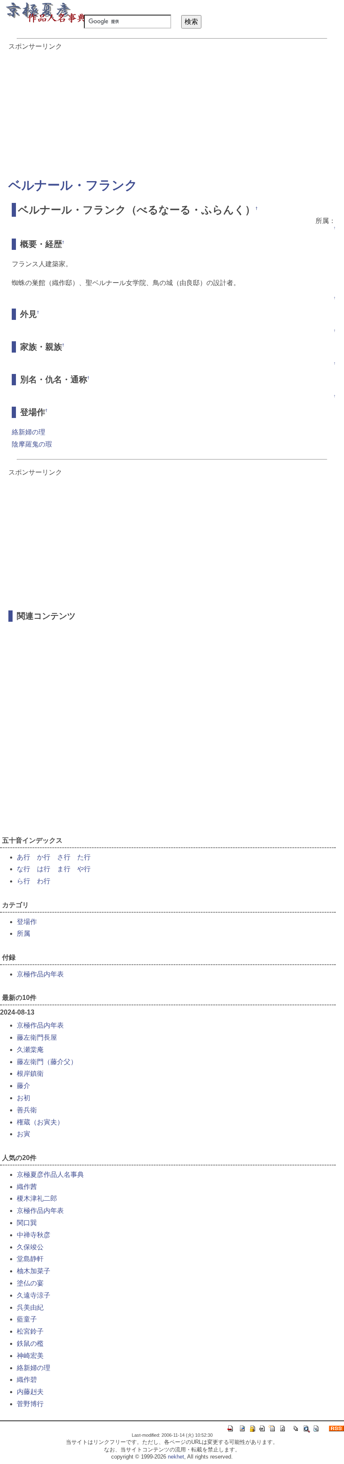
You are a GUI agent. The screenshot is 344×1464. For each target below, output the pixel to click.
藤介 (23, 1085)
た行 (84, 857)
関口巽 (27, 1222)
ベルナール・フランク (73, 185)
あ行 (23, 857)
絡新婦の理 (28, 432)
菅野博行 (30, 1403)
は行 (43, 868)
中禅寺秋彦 (33, 1234)
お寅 (23, 1133)
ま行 (63, 868)
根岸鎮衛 (30, 1073)
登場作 (27, 921)
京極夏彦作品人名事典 (50, 1174)
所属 (23, 933)
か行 (43, 857)
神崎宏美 (30, 1355)
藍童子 (27, 1319)
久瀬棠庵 (30, 1049)
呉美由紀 (30, 1307)
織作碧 (27, 1379)
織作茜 (27, 1186)
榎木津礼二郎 (37, 1198)
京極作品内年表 (40, 974)
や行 (84, 868)
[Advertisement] (172, 110)
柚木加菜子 (33, 1271)
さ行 (63, 857)
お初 (23, 1097)
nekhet (176, 1457)
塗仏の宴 (30, 1283)
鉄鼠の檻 (30, 1343)
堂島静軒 (30, 1258)
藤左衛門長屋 (37, 1037)
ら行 (23, 881)
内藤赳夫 (30, 1391)
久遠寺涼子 (33, 1295)
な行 (23, 868)
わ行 (43, 881)
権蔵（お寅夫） (40, 1122)
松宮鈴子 (30, 1331)
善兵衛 (27, 1110)
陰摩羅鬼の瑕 (32, 444)
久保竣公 (30, 1247)
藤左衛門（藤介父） (47, 1061)
